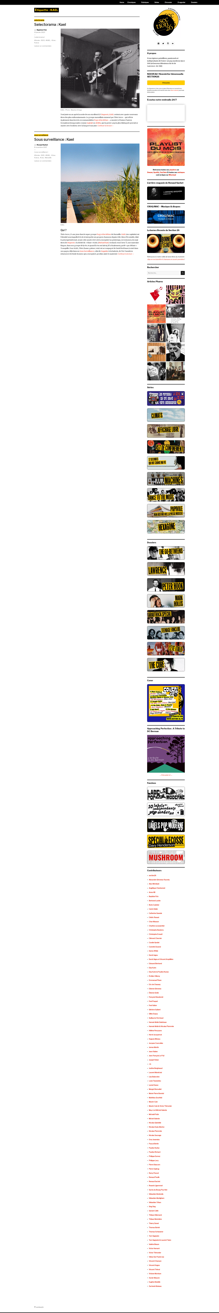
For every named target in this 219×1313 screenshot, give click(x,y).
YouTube (163, 172)
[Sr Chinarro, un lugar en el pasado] (175, 352)
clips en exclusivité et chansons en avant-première (165, 259)
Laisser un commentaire (42, 46)
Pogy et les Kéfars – (102, 120)
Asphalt (90, 123)
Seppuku (104, 251)
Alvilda (98, 123)
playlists (172, 170)
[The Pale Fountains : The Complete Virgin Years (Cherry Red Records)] (175, 371)
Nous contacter (175, 90)
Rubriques (145, 2)
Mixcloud (172, 175)
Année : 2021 (39, 155)
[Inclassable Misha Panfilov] (175, 332)
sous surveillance (41, 135)
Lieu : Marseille (46, 158)
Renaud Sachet (42, 145)
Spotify (156, 172)
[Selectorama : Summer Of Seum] (175, 294)
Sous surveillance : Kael (54, 139)
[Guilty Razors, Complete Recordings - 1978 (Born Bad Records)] (156, 371)
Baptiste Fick (42, 30)
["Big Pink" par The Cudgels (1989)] (175, 313)
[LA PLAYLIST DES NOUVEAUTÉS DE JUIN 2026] (156, 313)
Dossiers (194, 2)
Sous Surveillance (87, 251)
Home (122, 2)
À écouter (168, 2)
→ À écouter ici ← (165, 775)
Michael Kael (104, 243)
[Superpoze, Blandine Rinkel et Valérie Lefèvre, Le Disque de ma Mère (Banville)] (156, 352)
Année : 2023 (40, 40)
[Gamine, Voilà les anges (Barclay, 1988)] (156, 332)
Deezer (150, 172)
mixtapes (181, 172)
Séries (156, 2)
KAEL (111, 114)
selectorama (39, 20)
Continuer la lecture (105, 126)
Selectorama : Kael (50, 24)
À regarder (181, 2)
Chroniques (131, 2)
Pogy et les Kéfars (104, 234)
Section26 (39, 1307)
